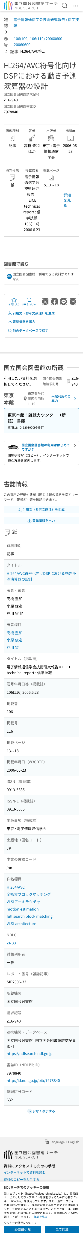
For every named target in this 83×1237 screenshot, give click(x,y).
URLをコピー (29, 304)
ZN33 (11, 943)
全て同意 (62, 1229)
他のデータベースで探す (30, 330)
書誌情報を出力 (24, 321)
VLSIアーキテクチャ (23, 901)
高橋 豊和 (14, 632)
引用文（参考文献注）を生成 (34, 313)
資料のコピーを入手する (21, 1179)
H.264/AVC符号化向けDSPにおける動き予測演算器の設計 (41, 576)
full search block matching (30, 916)
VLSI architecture (21, 923)
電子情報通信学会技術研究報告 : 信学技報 (46, 22)
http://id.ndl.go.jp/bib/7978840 (33, 1080)
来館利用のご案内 (61, 398)
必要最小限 (23, 1229)
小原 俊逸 (14, 640)
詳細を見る (67, 200)
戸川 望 (13, 647)
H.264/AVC (16, 887)
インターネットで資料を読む (25, 1172)
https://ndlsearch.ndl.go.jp (30, 1053)
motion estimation (23, 909)
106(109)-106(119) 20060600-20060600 (39, 41)
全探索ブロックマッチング (29, 894)
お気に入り (14, 304)
